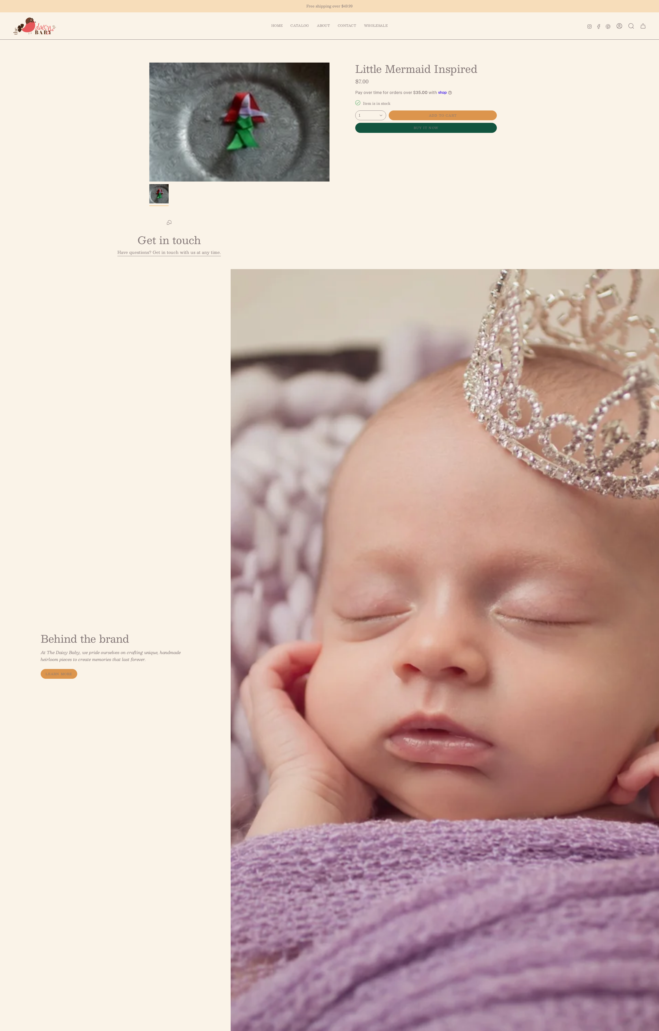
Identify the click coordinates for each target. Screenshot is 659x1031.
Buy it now (426, 127)
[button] (300, 26)
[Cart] (643, 26)
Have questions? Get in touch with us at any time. (169, 252)
